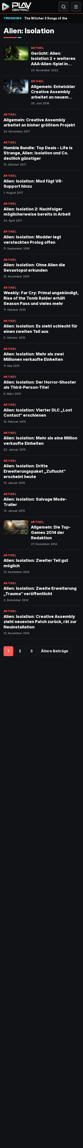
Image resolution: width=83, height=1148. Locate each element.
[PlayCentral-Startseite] (16, 7)
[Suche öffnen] (63, 7)
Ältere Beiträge (54, 651)
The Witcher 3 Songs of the (45, 18)
